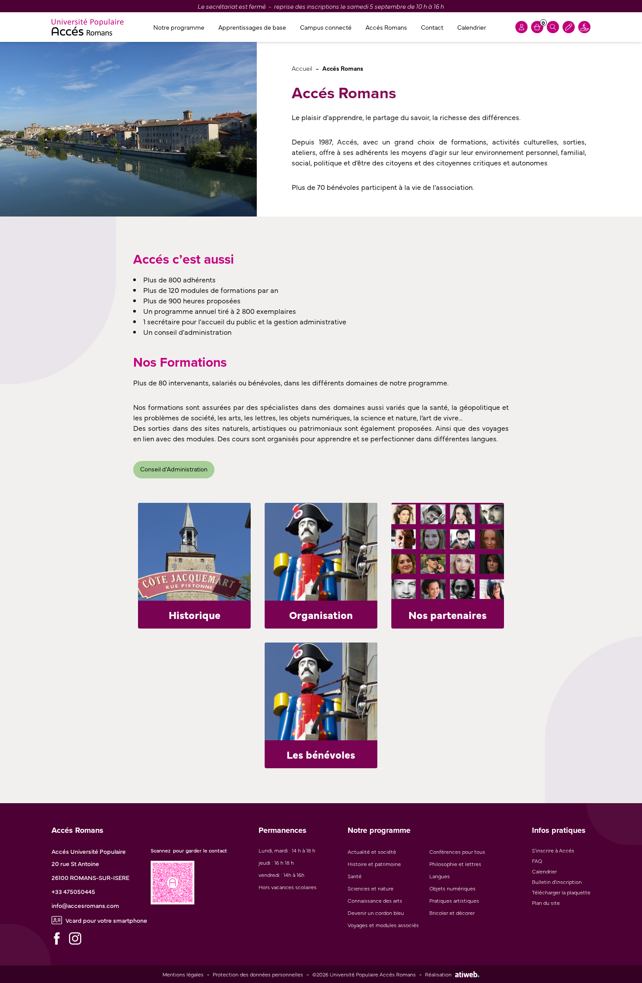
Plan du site (546, 902)
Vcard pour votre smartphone (106, 920)
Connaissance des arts (375, 900)
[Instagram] (75, 938)
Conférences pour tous (457, 851)
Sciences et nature (370, 888)
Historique (195, 614)
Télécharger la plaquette (561, 892)
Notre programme (178, 27)
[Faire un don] (584, 27)
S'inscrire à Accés (553, 850)
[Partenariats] (447, 552)
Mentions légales (183, 974)
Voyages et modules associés (383, 924)
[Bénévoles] (321, 691)
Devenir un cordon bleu (376, 912)
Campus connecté (326, 27)
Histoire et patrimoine (374, 863)
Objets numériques (452, 888)
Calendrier (471, 27)
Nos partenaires (447, 614)
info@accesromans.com (85, 905)
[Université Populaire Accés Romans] (88, 27)
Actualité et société (372, 851)
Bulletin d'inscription (557, 881)
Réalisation (438, 974)
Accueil (302, 68)
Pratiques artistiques (454, 900)
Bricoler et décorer (452, 912)
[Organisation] (321, 552)
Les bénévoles (320, 754)
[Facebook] (57, 938)
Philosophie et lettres (455, 863)
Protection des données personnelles (258, 974)
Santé (355, 876)
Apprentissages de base (252, 27)
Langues (439, 876)
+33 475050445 (73, 891)
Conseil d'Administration (173, 468)
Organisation (321, 614)
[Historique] (194, 552)
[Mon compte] (521, 27)
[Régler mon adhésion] (569, 27)
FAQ (537, 860)
